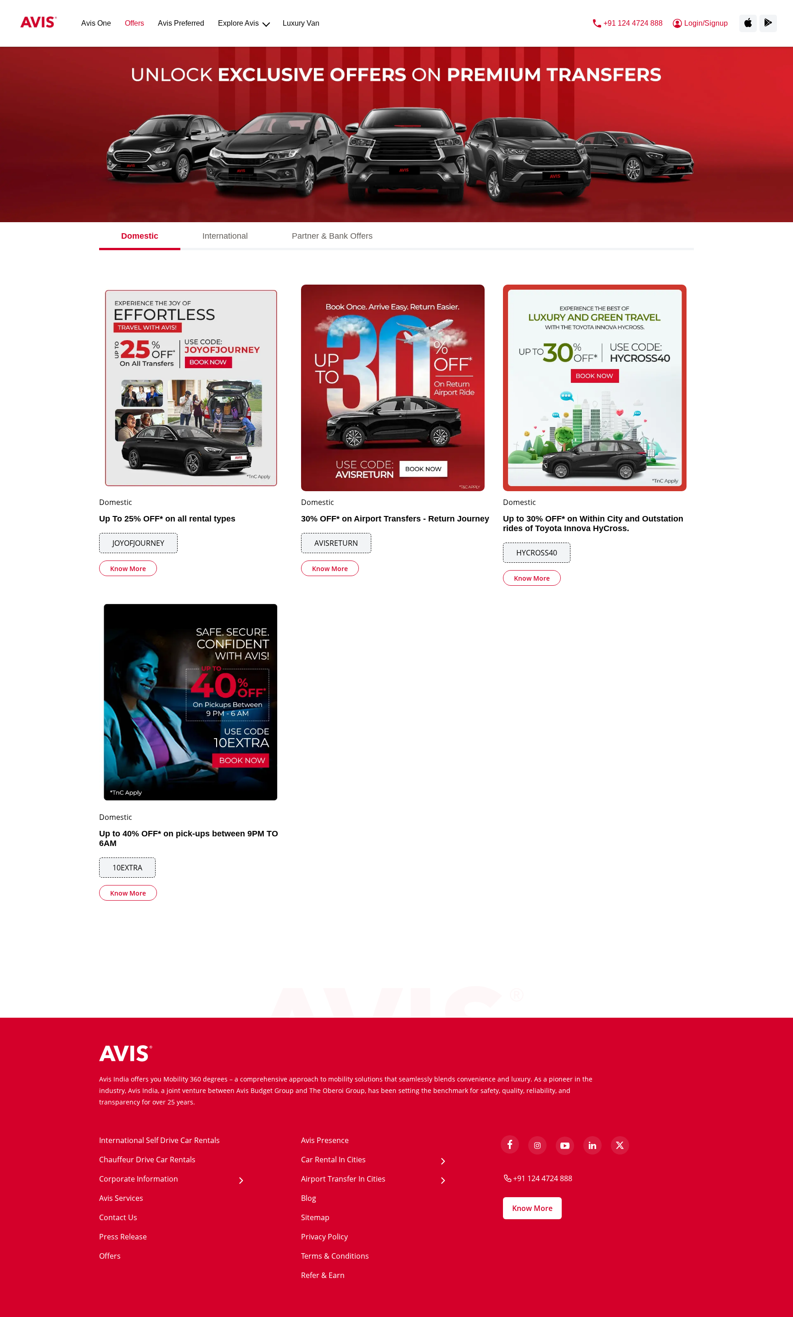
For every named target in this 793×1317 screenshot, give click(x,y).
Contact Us (118, 1217)
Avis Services (121, 1198)
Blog (308, 1198)
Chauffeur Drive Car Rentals (147, 1159)
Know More (128, 568)
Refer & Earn (323, 1275)
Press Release (123, 1237)
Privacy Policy (324, 1237)
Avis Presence (325, 1140)
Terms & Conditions (335, 1256)
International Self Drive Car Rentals (159, 1140)
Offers (110, 1256)
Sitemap (315, 1217)
